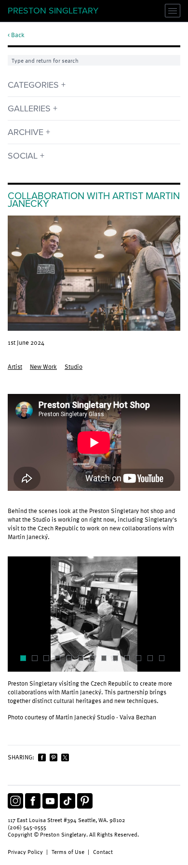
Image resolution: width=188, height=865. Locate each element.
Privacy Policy (25, 851)
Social (23, 155)
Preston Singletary (53, 10)
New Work (43, 366)
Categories (33, 85)
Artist (15, 366)
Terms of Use (68, 851)
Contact (103, 851)
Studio (73, 366)
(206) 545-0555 (27, 827)
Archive (25, 132)
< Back (16, 35)
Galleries (29, 108)
